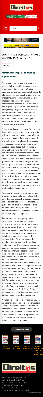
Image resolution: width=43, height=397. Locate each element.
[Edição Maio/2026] (16, 339)
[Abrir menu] (5, 28)
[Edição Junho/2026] (5, 339)
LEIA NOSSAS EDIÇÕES (21, 329)
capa (4, 54)
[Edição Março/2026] (27, 339)
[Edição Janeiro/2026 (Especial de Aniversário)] (37, 339)
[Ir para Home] (21, 7)
